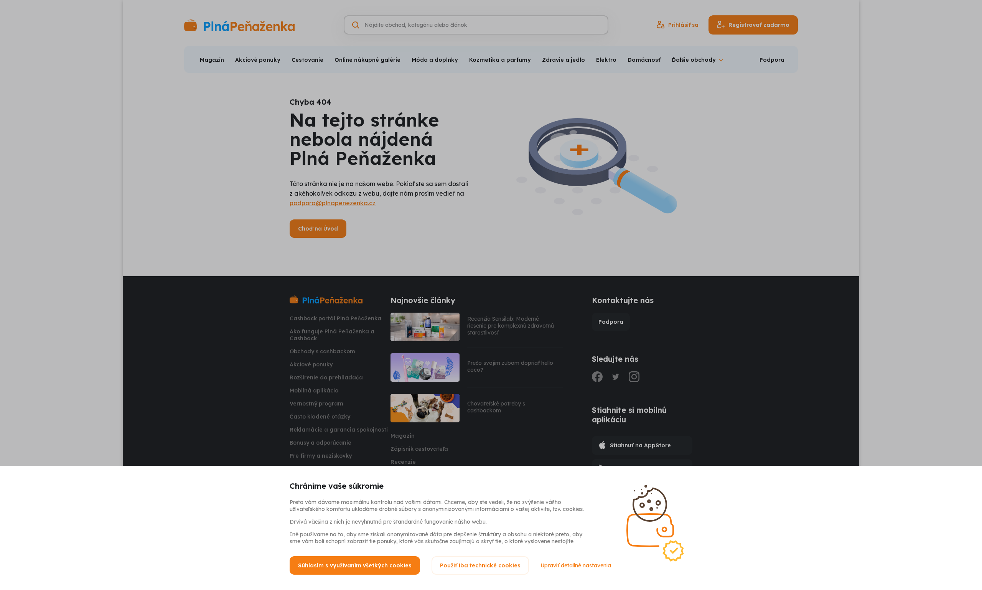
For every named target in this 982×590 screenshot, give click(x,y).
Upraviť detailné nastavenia (575, 565)
